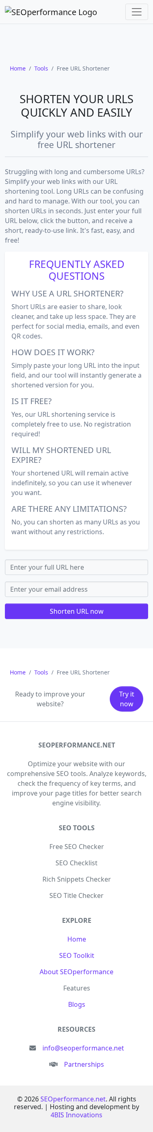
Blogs (76, 1004)
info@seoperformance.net (83, 1048)
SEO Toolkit (76, 955)
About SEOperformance (76, 971)
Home (76, 939)
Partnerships (84, 1064)
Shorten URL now (77, 611)
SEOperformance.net (73, 1098)
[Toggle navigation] (136, 12)
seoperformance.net (76, 745)
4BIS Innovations (76, 1114)
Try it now (126, 699)
